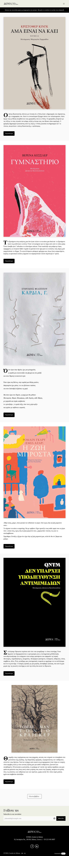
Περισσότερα (9, 133)
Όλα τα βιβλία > (34, 796)
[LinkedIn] (37, 846)
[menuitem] (22, 853)
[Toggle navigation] (63, 3)
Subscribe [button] (61, 818)
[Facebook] (32, 846)
